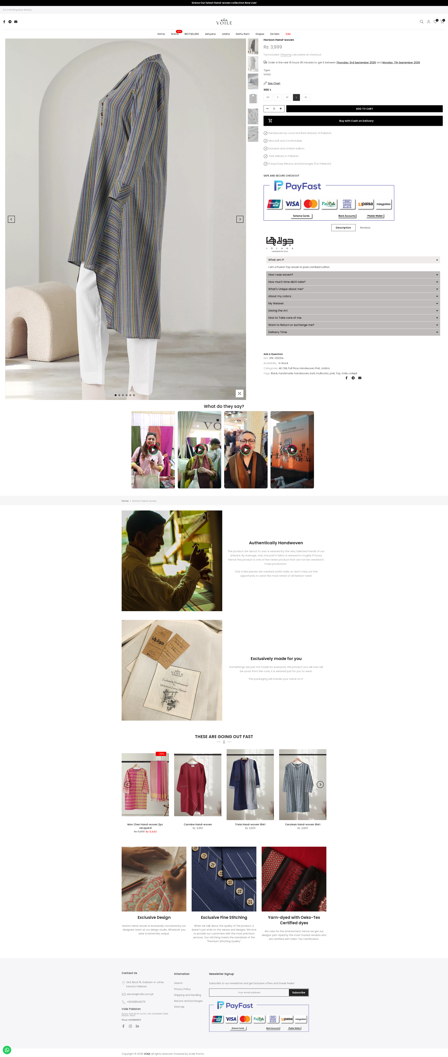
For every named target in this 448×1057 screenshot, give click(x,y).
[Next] (239, 219)
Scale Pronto (196, 1054)
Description (343, 227)
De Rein (274, 34)
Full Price (293, 368)
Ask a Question (273, 354)
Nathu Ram (243, 34)
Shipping (285, 54)
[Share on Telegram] (10, 22)
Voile (345, 373)
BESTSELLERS (192, 34)
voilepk (353, 373)
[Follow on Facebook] (123, 1026)
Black (274, 373)
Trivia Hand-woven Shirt (250, 824)
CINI (284, 368)
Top (338, 373)
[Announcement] (224, 3)
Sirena (176, 34)
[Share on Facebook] (4, 22)
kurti (312, 373)
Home (161, 34)
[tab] (353, 259)
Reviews (365, 227)
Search (178, 983)
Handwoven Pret (310, 368)
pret (332, 373)
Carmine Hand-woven (198, 824)
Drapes (260, 34)
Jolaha (226, 34)
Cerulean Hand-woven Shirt (302, 824)
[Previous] (11, 219)
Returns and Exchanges (188, 1001)
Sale (288, 34)
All (280, 368)
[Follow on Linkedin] (137, 1026)
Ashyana (210, 34)
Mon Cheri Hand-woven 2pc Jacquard (145, 826)
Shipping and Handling (187, 995)
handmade (286, 373)
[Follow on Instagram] (130, 1026)
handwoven (301, 373)
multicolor (322, 373)
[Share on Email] (15, 22)
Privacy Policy (182, 989)
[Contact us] (7, 1050)
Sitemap (179, 1006)
